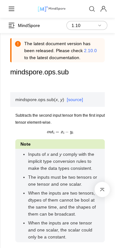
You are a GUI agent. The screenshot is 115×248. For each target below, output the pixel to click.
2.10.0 (90, 50)
